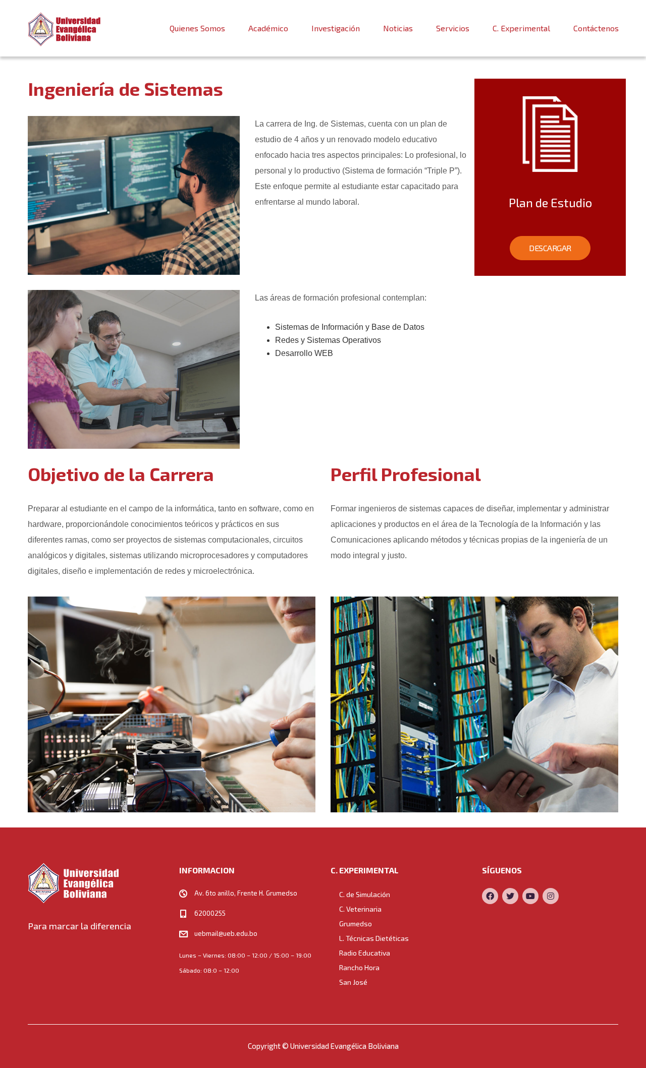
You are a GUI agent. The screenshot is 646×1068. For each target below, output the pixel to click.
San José (353, 982)
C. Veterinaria (360, 909)
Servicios (452, 28)
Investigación (335, 28)
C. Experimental (521, 28)
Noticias (398, 28)
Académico (268, 28)
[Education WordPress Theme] (96, 883)
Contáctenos (596, 28)
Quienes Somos (197, 28)
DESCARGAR (550, 248)
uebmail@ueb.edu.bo (225, 933)
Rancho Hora (359, 967)
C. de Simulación (364, 894)
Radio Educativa (364, 952)
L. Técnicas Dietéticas (374, 938)
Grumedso (355, 923)
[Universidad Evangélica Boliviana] (64, 28)
